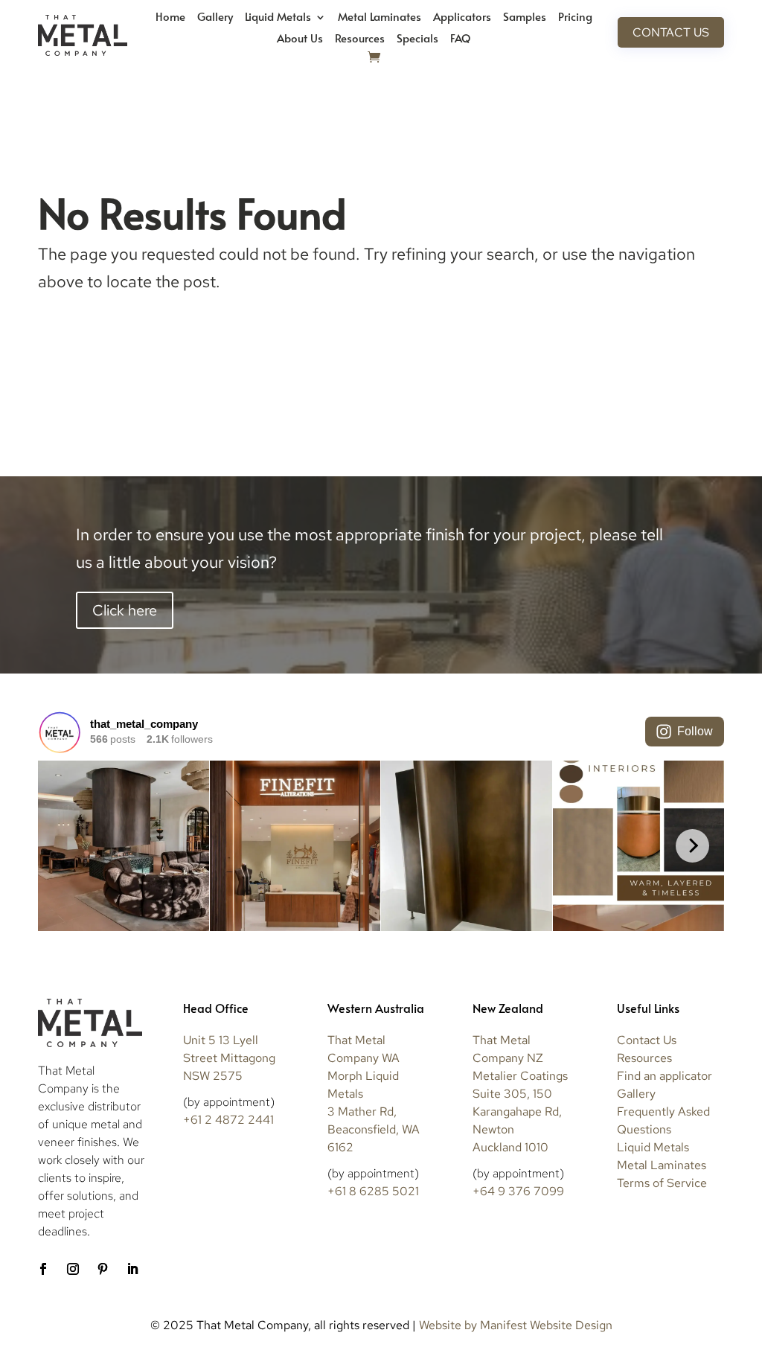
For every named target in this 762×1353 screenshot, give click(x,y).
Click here (124, 610)
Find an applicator (664, 1076)
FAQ (460, 39)
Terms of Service (662, 1183)
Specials (417, 39)
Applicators (462, 17)
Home (170, 17)
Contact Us (671, 32)
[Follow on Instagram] (73, 1269)
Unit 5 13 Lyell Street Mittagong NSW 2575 (229, 1058)
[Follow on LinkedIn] (132, 1269)
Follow (695, 731)
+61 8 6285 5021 (373, 1191)
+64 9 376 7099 (518, 1191)
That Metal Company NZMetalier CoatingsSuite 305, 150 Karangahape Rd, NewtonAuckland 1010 (520, 1093)
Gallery (215, 17)
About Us (300, 39)
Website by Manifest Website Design (515, 1325)
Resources (360, 39)
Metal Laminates (379, 17)
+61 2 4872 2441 (228, 1120)
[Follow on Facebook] (43, 1269)
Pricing (575, 17)
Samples (524, 17)
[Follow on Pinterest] (103, 1269)
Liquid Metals (278, 17)
